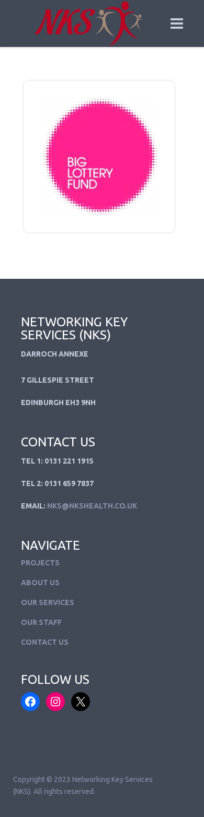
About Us (40, 582)
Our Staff (41, 622)
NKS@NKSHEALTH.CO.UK (92, 506)
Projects (40, 563)
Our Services (47, 602)
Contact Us (45, 642)
